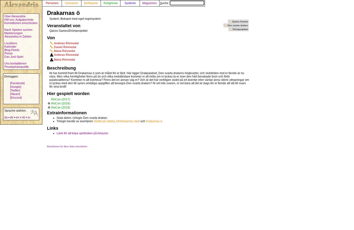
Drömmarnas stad (128, 121)
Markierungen (13, 33)
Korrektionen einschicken (21, 23)
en (17, 117)
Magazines (149, 3)
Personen (52, 3)
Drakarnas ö (154, 121)
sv (28, 117)
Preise (8, 53)
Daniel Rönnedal (65, 47)
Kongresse (111, 3)
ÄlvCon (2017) (60, 99)
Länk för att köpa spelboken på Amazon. (83, 133)
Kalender (10, 46)
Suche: (165, 3)
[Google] (15, 87)
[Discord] (16, 97)
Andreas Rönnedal (66, 43)
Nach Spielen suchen (18, 30)
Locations (10, 43)
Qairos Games (240, 21)
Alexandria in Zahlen (18, 36)
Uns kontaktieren (15, 63)
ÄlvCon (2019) (60, 107)
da (6, 117)
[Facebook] (17, 83)
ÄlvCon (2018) (60, 103)
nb (23, 117)
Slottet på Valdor (104, 121)
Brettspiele (91, 3)
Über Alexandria (15, 16)
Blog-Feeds (12, 50)
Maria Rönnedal (64, 51)
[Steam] (15, 94)
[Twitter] (15, 90)
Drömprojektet (240, 29)
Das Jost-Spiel (13, 56)
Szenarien (71, 3)
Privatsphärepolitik (16, 67)
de (11, 117)
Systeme (130, 3)
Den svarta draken (238, 25)
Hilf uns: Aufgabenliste (18, 19)
